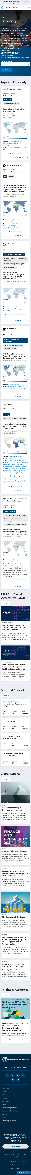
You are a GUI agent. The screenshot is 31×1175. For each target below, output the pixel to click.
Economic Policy (14, 89)
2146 (4, 95)
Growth (11, 176)
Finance (10, 244)
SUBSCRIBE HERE (16, 1146)
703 (4, 335)
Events (4, 1114)
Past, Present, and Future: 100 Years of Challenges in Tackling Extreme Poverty (15, 666)
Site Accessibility (22, 1161)
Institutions (12, 329)
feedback (16, 3)
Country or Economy (7, 61)
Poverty (10, 404)
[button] (8, 153)
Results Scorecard (8, 1124)
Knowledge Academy (9, 1121)
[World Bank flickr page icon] (18, 1080)
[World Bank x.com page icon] (12, 1075)
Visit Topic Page (21, 157)
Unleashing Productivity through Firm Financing (13, 965)
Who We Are (6, 1088)
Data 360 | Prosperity (12, 7)
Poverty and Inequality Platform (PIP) (13, 755)
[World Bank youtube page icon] (13, 1080)
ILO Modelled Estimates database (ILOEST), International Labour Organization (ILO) (13, 226)
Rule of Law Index (14, 384)
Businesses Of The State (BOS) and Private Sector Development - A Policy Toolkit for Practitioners (15, 1026)
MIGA (19, 1067)
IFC (15, 1067)
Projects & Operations (9, 1108)
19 (11, 95)
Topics (4, 1104)
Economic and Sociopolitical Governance (13, 341)
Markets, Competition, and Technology (13, 520)
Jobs (5, 176)
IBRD (6, 1067)
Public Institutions (10, 349)
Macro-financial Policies (11, 104)
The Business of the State (13, 917)
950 (4, 250)
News (4, 1091)
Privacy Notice (13, 1161)
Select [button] (4, 64)
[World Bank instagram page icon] (23, 1075)
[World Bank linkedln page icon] (18, 1075)
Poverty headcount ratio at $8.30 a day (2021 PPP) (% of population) (15, 426)
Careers (4, 1095)
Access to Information (11, 1165)
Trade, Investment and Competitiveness (17, 500)
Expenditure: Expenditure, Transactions (14, 110)
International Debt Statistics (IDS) (11, 737)
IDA (11, 1067)
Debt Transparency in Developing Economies (12, 809)
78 (3, 410)
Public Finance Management (13, 345)
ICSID (24, 1067)
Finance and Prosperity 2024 (14, 851)
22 (11, 335)
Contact (4, 1098)
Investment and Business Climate (15, 524)
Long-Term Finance (10, 267)
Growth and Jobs (14, 165)
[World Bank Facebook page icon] (7, 1075)
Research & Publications (10, 1111)
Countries (5, 1101)
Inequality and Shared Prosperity (15, 419)
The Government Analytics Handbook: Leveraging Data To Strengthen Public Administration (14, 940)
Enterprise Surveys (15, 307)
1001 (4, 507)
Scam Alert (23, 1165)
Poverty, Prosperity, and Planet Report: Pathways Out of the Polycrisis (15, 873)
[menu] (28, 7)
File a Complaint (15, 1168)
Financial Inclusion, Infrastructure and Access (15, 259)
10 (11, 171)
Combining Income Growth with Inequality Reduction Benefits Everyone (14, 627)
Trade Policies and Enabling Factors (15, 515)
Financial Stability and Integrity (14, 264)
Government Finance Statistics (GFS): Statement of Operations (12, 143)
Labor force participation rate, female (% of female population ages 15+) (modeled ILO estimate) (14, 188)
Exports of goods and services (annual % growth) (15, 530)
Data (4, 1117)
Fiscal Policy (7, 100)
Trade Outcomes (9, 512)
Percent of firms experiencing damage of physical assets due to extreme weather (14, 275)
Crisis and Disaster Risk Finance (14, 254)
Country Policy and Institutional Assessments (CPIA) (14, 704)
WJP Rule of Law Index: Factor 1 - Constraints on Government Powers (14, 356)
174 (4, 171)
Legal (5, 1161)
